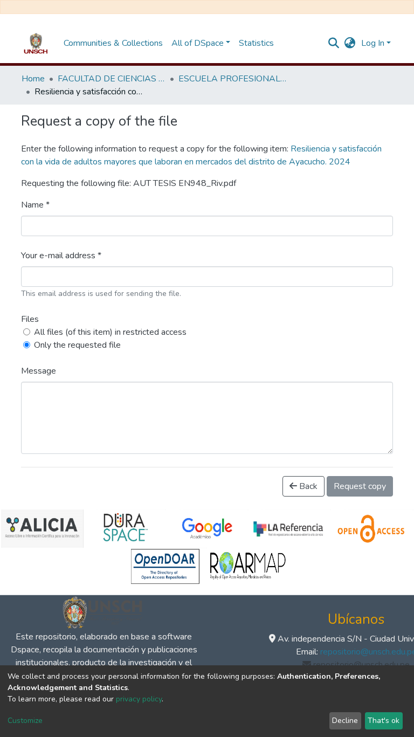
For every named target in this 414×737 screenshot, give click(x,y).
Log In (372, 43)
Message (38, 371)
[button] (350, 43)
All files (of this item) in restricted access (110, 332)
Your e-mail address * (61, 255)
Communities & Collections (113, 43)
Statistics (256, 43)
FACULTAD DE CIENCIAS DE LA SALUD (111, 79)
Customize (25, 720)
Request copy (360, 486)
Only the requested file (77, 345)
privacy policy (139, 699)
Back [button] (307, 486)
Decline (345, 720)
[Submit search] (334, 43)
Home (33, 79)
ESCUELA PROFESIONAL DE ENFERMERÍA (232, 79)
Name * (35, 205)
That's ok (383, 720)
